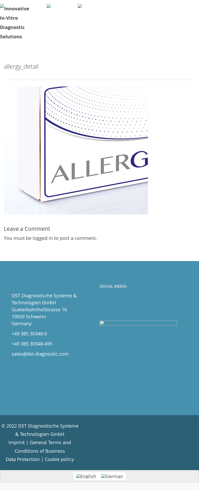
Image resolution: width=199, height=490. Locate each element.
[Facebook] (105, 305)
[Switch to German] (112, 476)
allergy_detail (21, 66)
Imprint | (19, 442)
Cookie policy (59, 459)
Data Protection (23, 459)
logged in (43, 238)
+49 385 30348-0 (29, 333)
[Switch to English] (86, 476)
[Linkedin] (116, 305)
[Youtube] (127, 305)
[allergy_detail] (76, 150)
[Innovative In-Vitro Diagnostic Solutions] (16, 22)
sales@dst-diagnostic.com (40, 354)
